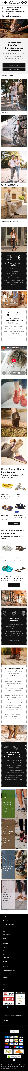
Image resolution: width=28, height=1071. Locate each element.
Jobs (4, 954)
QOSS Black (17, 576)
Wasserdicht (6, 981)
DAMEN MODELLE (14, 65)
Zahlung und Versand (8, 924)
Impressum (6, 927)
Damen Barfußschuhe (9, 970)
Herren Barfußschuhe (9, 974)
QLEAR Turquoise (6, 576)
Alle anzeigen (14, 523)
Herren (3, 149)
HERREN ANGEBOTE (9, 221)
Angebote (5, 977)
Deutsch (13, 1031)
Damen (3, 113)
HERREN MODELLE (14, 69)
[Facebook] (14, 1060)
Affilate (5, 961)
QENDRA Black (18, 515)
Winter (5, 984)
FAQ (4, 950)
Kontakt (5, 947)
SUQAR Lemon (5, 494)
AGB (4, 931)
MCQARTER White (6, 556)
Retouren (5, 938)
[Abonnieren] (23, 1020)
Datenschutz (6, 934)
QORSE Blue (4, 515)
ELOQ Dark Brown (19, 556)
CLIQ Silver (17, 494)
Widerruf (5, 920)
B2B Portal (6, 957)
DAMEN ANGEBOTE (8, 185)
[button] (5, 2)
